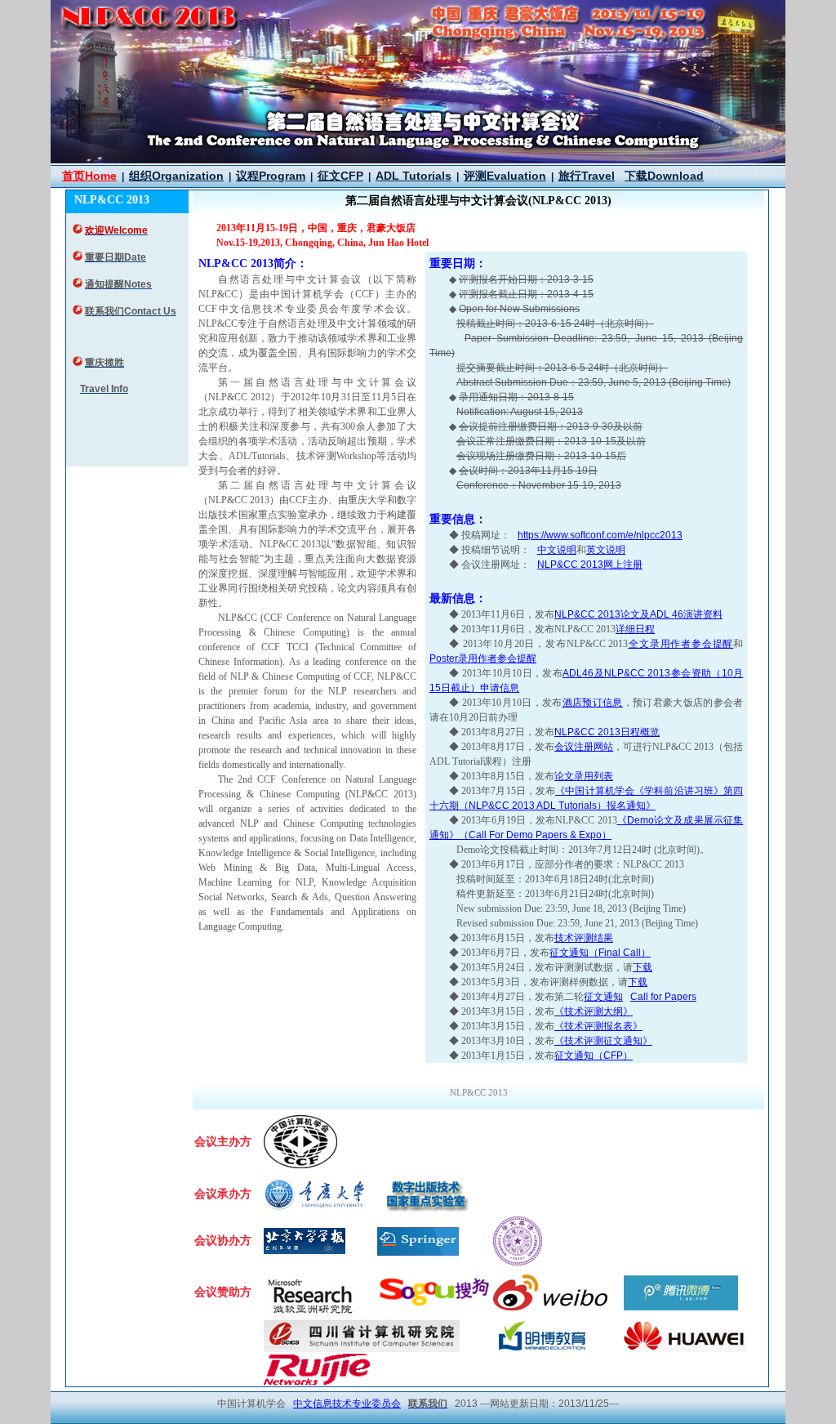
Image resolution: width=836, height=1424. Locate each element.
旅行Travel (586, 175)
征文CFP (340, 175)
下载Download (664, 175)
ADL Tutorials (413, 175)
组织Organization (176, 175)
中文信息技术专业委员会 (347, 1403)
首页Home (89, 175)
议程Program (270, 175)
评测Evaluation (505, 175)
